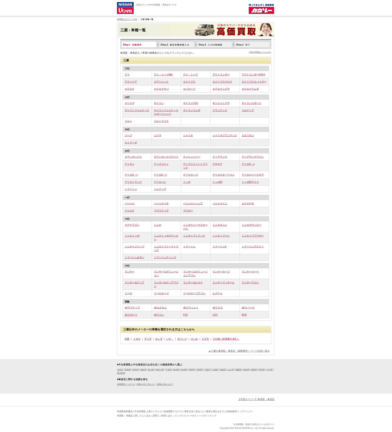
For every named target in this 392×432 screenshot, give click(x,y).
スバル (194, 338)
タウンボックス (133, 156)
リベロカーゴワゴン (194, 293)
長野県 (192, 369)
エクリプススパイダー (254, 81)
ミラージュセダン (134, 257)
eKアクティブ (132, 307)
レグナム (217, 293)
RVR (244, 314)
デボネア (217, 164)
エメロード (189, 88)
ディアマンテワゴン (253, 156)
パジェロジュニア (193, 203)
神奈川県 (160, 369)
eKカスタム (160, 307)
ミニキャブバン (221, 235)
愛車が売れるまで (165, 384)
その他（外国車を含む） (226, 338)
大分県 (269, 369)
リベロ (128, 293)
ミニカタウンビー (251, 224)
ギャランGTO (190, 103)
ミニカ (157, 224)
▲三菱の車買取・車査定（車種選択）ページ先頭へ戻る (239, 350)
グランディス (220, 110)
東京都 (151, 369)
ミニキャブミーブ (134, 246)
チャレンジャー (191, 156)
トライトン (131, 189)
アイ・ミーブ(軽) (163, 74)
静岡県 (200, 369)
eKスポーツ (131, 314)
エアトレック (161, 81)
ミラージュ (189, 246)
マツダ (147, 338)
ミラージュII (219, 246)
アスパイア (131, 81)
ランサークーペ (250, 271)
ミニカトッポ (132, 235)
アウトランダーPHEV (253, 74)
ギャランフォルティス (137, 110)
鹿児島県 (121, 373)
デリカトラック (133, 182)
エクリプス (189, 81)
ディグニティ (161, 164)
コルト (128, 121)
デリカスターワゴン (224, 174)
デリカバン (160, 182)
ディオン (130, 164)
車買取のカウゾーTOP (127, 19)
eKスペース (248, 307)
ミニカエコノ (220, 224)
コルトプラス (161, 121)
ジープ (128, 135)
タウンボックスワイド (166, 156)
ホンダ (159, 338)
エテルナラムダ (250, 88)
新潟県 (184, 369)
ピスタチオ (248, 203)
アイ (127, 74)
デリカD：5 (160, 174)
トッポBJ (218, 182)
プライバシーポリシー (190, 415)
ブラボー (188, 210)
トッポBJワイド (250, 182)
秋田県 (136, 369)
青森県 (128, 369)
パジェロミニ (220, 203)
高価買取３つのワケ (126, 384)
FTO (185, 314)
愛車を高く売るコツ (146, 384)
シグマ (157, 135)
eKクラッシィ (190, 307)
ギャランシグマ (221, 103)
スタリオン (248, 135)
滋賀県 (223, 369)
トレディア (160, 189)
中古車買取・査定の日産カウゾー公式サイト (253, 424)
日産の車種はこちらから (260, 52)
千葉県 (169, 369)
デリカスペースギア (253, 174)
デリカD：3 (131, 174)
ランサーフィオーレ (224, 282)
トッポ (186, 182)
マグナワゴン (132, 224)
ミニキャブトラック (194, 235)
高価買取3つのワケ (173, 411)
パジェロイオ (161, 203)
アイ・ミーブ (190, 74)
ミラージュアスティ (253, 246)
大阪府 (207, 369)
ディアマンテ (220, 156)
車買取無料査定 (125, 411)
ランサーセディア (134, 282)
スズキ (205, 338)
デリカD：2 (248, 164)
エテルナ (130, 88)
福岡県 (254, 369)
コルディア (248, 110)
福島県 (143, 369)
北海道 (120, 369)
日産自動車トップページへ (239, 411)
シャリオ (188, 135)
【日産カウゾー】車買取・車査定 (256, 399)
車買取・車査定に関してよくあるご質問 (137, 415)
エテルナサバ (161, 88)
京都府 (215, 369)
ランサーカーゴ (221, 271)
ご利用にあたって (168, 415)
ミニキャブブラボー (253, 235)
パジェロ (130, 203)
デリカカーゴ (190, 174)
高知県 (246, 369)
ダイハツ (182, 338)
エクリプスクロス (222, 81)
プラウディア (161, 210)
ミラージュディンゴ (165, 257)
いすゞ (170, 338)
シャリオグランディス (225, 135)
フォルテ (130, 210)
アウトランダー (221, 74)
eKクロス (218, 307)
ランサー (130, 271)
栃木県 (176, 369)
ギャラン (159, 103)
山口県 (231, 369)
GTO (215, 314)
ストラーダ (131, 142)
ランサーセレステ (193, 282)
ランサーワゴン (250, 282)
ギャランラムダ (191, 110)
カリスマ (130, 103)
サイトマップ (209, 415)
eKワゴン (159, 314)
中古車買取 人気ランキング (148, 411)
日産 (127, 338)
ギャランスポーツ (251, 103)
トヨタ (136, 338)
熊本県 (262, 369)
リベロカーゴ (161, 293)
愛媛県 (238, 369)
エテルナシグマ (221, 88)
